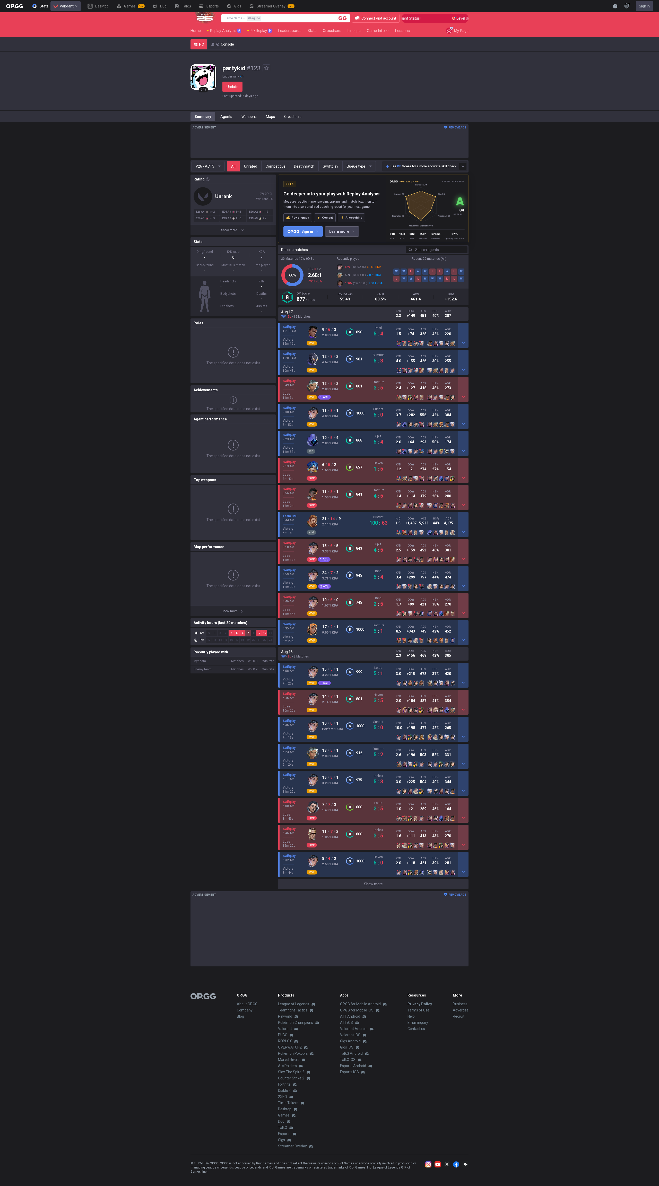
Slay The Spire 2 (291, 1072)
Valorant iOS (350, 1035)
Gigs (281, 1140)
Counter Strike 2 (291, 1078)
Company (245, 1010)
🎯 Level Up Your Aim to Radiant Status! (464, 18)
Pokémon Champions (295, 1022)
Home (195, 30)
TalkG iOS (347, 1060)
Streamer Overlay (292, 1146)
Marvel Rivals (288, 1060)
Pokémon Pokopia (293, 1053)
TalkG (282, 1128)
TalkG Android (351, 1053)
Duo (281, 1121)
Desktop (284, 1109)
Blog (240, 1016)
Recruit (458, 1016)
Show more (373, 884)
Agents (226, 117)
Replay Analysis (225, 30)
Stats (312, 30)
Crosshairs (332, 30)
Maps (270, 117)
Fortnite (284, 1084)
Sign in (644, 6)
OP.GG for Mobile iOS (357, 1010)
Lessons (402, 30)
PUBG (282, 1035)
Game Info (376, 30)
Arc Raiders (287, 1066)
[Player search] (342, 18)
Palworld (285, 1016)
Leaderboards (289, 30)
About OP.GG (247, 1004)
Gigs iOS (346, 1047)
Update (232, 87)
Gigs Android (350, 1041)
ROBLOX (285, 1041)
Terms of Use (418, 1010)
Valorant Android (354, 1029)
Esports (284, 1134)
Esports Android (353, 1066)
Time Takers (288, 1103)
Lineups (354, 30)
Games (284, 1115)
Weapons (249, 117)
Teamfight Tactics (292, 1010)
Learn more (339, 231)
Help (411, 1016)
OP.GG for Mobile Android (360, 1004)
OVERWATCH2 (290, 1047)
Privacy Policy (419, 1004)
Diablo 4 (284, 1090)
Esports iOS (349, 1072)
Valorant (67, 6)
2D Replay (260, 30)
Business (460, 1004)
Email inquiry (417, 1022)
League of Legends (293, 1004)
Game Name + (242, 18)
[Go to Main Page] (14, 6)
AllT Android (350, 1016)
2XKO (282, 1097)
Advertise (461, 1010)
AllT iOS (346, 1022)
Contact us (416, 1029)
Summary (203, 117)
